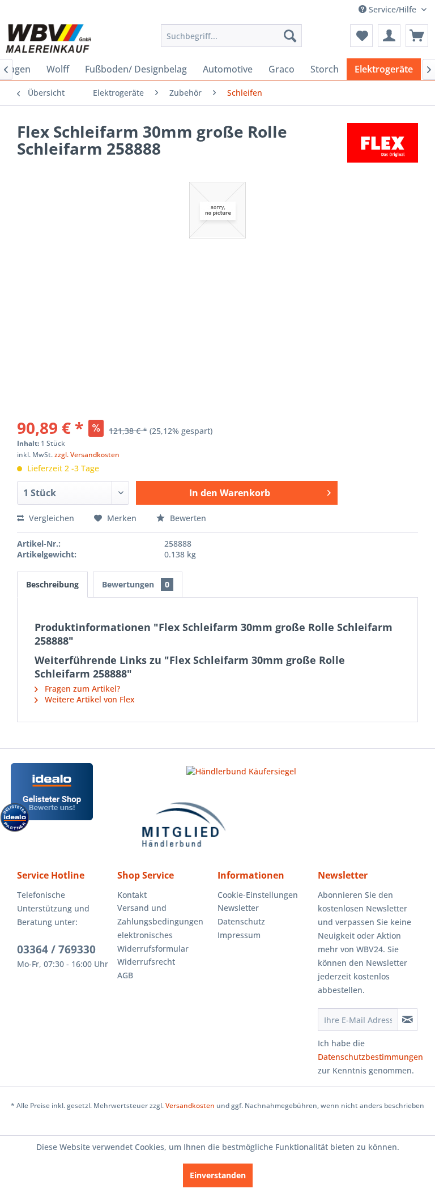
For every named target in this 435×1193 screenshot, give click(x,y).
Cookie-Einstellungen (258, 894)
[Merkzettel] (361, 35)
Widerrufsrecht (146, 961)
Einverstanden (218, 1175)
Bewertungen (135, 584)
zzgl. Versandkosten (87, 454)
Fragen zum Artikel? (81, 688)
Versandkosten (190, 1105)
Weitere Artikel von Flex (88, 699)
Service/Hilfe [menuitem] (392, 9)
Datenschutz (241, 921)
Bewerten (187, 518)
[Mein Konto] (389, 35)
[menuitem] (231, 35)
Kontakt (132, 894)
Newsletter (238, 907)
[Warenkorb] (417, 35)
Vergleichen (50, 518)
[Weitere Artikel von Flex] (382, 143)
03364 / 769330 (56, 949)
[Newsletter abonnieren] (407, 1019)
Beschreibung (52, 584)
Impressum (239, 935)
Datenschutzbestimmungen (370, 1056)
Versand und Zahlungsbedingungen (160, 914)
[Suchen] (290, 35)
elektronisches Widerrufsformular (153, 942)
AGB (125, 975)
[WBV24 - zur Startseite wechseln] (48, 38)
